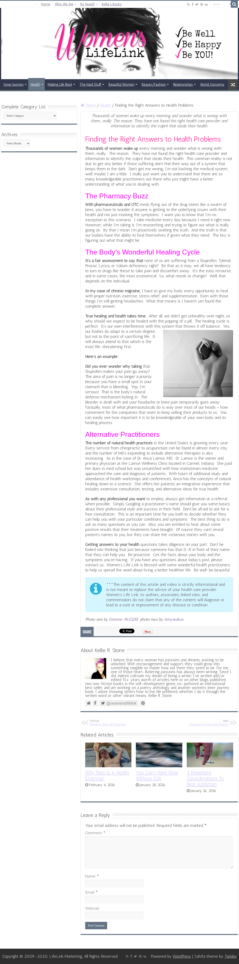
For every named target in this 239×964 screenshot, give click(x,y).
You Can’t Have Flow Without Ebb (157, 775)
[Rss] (188, 4)
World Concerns (212, 84)
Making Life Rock (60, 84)
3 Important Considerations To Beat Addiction (205, 778)
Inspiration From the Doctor (208, 722)
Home (45, 4)
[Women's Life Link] (119, 43)
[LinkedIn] (206, 4)
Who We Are (64, 4)
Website (92, 908)
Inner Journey (14, 84)
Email (91, 892)
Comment (95, 832)
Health (35, 84)
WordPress (182, 956)
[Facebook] (192, 4)
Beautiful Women (121, 84)
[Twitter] (197, 4)
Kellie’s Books (112, 4)
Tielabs (231, 956)
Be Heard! (87, 4)
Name (92, 876)
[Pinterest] (202, 4)
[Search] (234, 4)
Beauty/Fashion (154, 84)
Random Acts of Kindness (108, 722)
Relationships (183, 84)
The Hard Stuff (90, 84)
